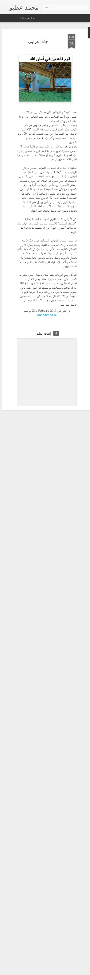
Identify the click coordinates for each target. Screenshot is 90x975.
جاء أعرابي (38, 41)
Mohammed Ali (46, 315)
